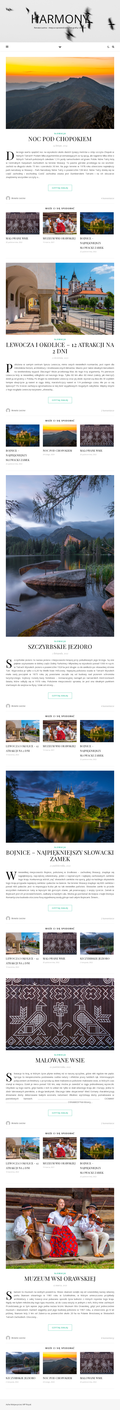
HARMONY (60, 19)
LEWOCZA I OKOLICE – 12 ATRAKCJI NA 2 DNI (60, 348)
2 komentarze (107, 410)
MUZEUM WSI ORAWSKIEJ (59, 238)
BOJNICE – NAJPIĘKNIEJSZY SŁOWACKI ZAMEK (92, 243)
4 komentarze (107, 198)
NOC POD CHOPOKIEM (60, 139)
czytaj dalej (60, 188)
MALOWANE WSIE (17, 238)
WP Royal (27, 1404)
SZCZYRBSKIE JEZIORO (60, 646)
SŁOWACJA (60, 133)
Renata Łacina (18, 198)
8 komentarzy (107, 1337)
